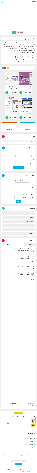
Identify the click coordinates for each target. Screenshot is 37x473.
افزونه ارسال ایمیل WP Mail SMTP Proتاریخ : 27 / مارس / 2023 (20, 249)
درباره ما (31, 447)
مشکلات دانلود (29, 444)
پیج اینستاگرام (9, 129)
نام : (32, 183)
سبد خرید (30, 436)
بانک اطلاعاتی (30, 221)
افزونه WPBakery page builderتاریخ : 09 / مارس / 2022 (22, 257)
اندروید (31, 217)
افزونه (32, 213)
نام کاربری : (32, 194)
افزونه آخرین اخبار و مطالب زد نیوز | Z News (12, 113)
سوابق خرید (30, 439)
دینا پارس (4, 2)
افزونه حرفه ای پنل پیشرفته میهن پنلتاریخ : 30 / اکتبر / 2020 (21, 273)
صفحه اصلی (30, 433)
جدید (30, 244)
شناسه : (33, 156)
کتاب (32, 229)
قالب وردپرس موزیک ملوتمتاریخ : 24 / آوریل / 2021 (23, 265)
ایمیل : (32, 190)
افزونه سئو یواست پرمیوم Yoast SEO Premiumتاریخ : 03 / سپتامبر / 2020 (19, 404)
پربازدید (18, 244)
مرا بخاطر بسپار (30, 164)
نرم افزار (31, 233)
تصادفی (7, 244)
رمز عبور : (32, 197)
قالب (32, 225)
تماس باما (30, 441)
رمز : (33, 159)
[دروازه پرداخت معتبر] (33, 426)
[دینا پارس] (18, 16)
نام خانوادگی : (32, 187)
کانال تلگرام (27, 129)
